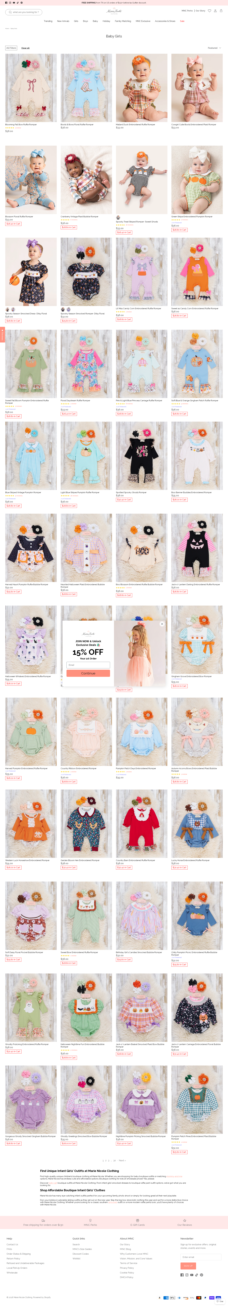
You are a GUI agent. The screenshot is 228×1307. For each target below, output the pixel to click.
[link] (88, 633)
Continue (88, 673)
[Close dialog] (162, 624)
